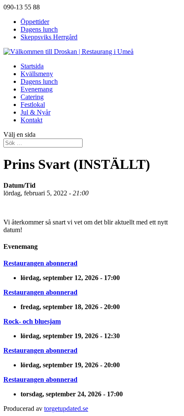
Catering (32, 96)
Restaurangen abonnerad (40, 263)
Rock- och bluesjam (32, 321)
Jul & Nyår (35, 112)
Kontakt (31, 120)
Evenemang (37, 89)
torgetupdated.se (66, 408)
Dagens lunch (39, 29)
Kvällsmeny (37, 73)
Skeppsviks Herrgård (49, 37)
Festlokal (33, 104)
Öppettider (35, 21)
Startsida (32, 66)
